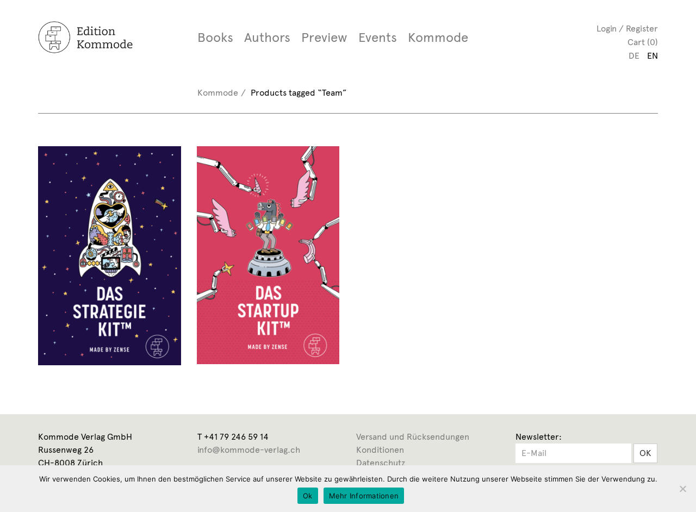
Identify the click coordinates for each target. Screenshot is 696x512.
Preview (324, 37)
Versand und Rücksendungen (412, 437)
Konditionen (380, 450)
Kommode (438, 37)
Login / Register (627, 28)
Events (377, 37)
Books (215, 37)
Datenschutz (380, 463)
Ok (308, 495)
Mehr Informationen (364, 495)
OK (645, 453)
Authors (267, 37)
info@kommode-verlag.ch (248, 450)
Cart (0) (642, 42)
